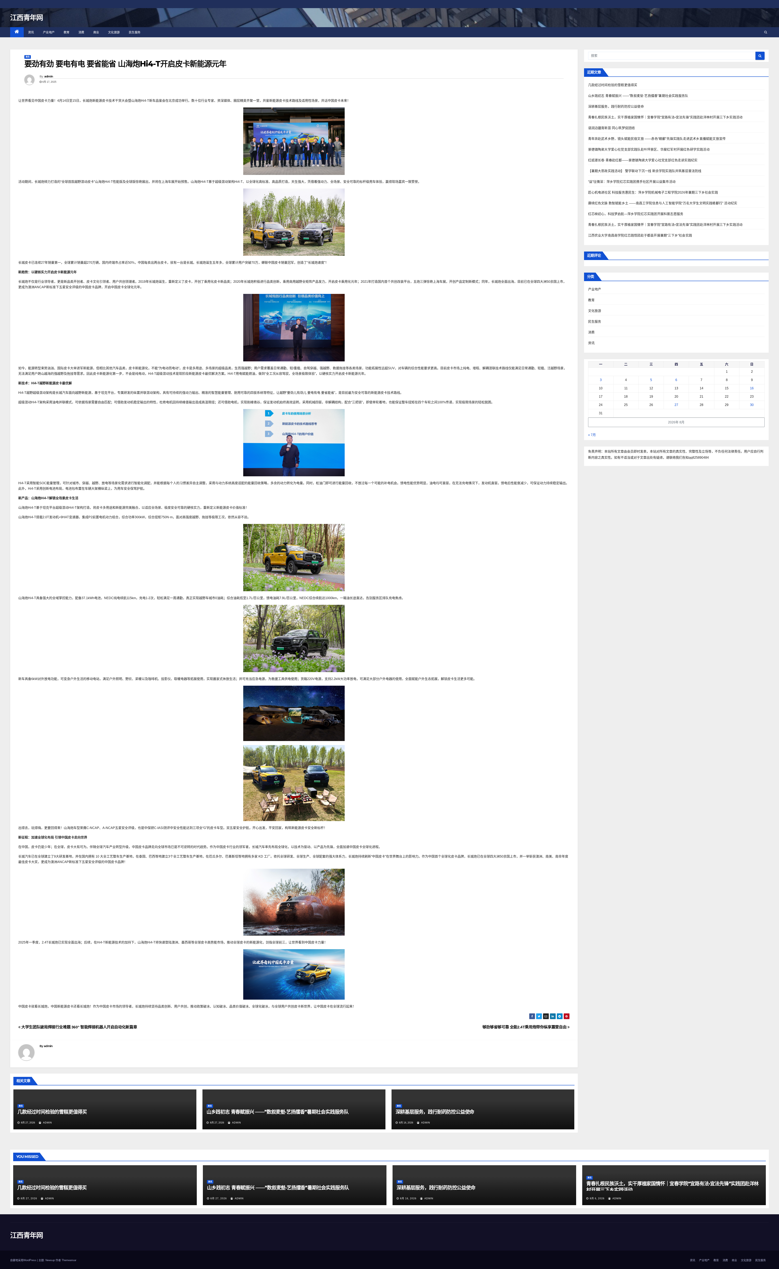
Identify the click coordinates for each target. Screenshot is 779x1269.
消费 (81, 32)
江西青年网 (26, 17)
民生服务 (135, 32)
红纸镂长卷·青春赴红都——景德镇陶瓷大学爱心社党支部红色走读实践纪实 (643, 160)
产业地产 (49, 32)
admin (48, 76)
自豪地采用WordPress (23, 1260)
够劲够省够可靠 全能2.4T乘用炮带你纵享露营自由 (524, 1027)
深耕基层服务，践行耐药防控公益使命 (435, 1112)
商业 (96, 32)
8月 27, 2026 (29, 1198)
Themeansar (69, 1260)
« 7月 (592, 435)
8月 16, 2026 (408, 1198)
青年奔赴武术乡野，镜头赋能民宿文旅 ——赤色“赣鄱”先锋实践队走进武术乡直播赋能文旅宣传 (657, 138)
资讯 (31, 32)
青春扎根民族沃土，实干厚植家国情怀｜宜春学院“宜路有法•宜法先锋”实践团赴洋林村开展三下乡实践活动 (665, 117)
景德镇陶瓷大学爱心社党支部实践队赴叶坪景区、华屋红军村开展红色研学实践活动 (649, 149)
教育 (67, 32)
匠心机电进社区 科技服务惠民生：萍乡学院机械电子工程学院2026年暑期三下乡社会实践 (653, 192)
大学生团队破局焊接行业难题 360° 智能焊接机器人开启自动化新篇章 (78, 1027)
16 (752, 388)
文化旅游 (114, 32)
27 (676, 405)
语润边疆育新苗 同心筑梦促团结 (611, 128)
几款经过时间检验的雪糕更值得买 (52, 1112)
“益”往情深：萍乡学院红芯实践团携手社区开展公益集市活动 (632, 181)
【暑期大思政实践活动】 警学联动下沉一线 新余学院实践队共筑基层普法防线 (645, 171)
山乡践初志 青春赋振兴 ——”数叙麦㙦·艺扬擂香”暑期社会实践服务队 (278, 1112)
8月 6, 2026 (597, 1198)
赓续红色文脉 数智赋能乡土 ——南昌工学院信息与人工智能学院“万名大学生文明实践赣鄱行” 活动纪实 (662, 203)
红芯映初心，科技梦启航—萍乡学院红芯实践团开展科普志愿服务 (635, 214)
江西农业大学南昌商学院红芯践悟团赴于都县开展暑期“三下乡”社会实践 (640, 235)
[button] (765, 32)
